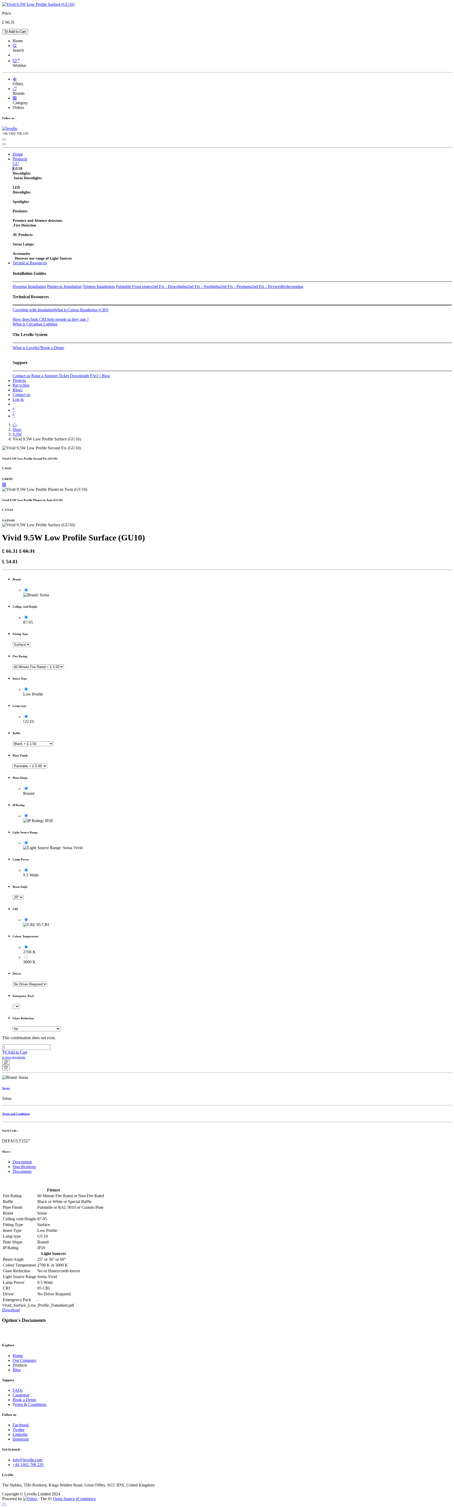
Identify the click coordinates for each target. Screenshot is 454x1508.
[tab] (232, 1162)
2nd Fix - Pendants (235, 286)
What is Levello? (27, 347)
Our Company (25, 1360)
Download (11, 1310)
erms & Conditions (31, 1404)
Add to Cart (17, 32)
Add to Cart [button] (14, 1054)
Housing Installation (29, 286)
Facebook (21, 1425)
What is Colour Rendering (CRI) (81, 310)
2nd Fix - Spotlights (203, 286)
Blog (17, 1370)
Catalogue (21, 1395)
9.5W (17, 434)
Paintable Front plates (134, 286)
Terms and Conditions (16, 1113)
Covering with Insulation (33, 310)
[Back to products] (4, 484)
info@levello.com (27, 1460)
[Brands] (15, 88)
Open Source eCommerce (74, 1498)
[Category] (15, 98)
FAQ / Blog (100, 376)
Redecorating (292, 286)
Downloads (79, 376)
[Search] (15, 45)
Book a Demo (52, 347)
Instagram (21, 1439)
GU (16, 163)
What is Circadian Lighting (35, 324)
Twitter (18, 1429)
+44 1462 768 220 (28, 1464)
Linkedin (20, 1434)
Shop (17, 429)
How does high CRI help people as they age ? (51, 319)
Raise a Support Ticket (50, 376)
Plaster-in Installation (64, 286)
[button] (6, 1062)
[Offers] (15, 79)
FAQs (18, 1390)
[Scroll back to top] (4, 1503)
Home (18, 1355)
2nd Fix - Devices (266, 286)
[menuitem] (18, 154)
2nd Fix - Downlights (169, 286)
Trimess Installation (99, 286)
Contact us (21, 376)
